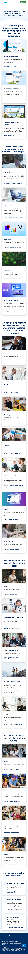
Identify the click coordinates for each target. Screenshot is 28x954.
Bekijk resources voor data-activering (13, 217)
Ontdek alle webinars (9, 135)
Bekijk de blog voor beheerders (11, 832)
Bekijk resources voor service (11, 392)
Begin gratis (10, 892)
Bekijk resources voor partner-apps (12, 247)
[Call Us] (24, 946)
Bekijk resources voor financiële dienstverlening (11, 658)
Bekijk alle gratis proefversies (11, 66)
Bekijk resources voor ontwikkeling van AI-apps (13, 486)
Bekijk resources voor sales (10, 362)
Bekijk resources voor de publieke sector (14, 724)
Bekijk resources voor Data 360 (11, 519)
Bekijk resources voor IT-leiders (11, 769)
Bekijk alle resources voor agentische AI (13, 183)
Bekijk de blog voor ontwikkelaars (12, 801)
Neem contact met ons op (13, 909)
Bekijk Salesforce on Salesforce (11, 311)
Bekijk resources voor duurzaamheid (13, 278)
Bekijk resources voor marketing (12, 423)
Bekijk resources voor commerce (12, 453)
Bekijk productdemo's (9, 100)
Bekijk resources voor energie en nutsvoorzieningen (12, 691)
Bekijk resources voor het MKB (11, 549)
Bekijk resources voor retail (10, 594)
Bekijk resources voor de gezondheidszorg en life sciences (12, 627)
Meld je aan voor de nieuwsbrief (15, 927)
